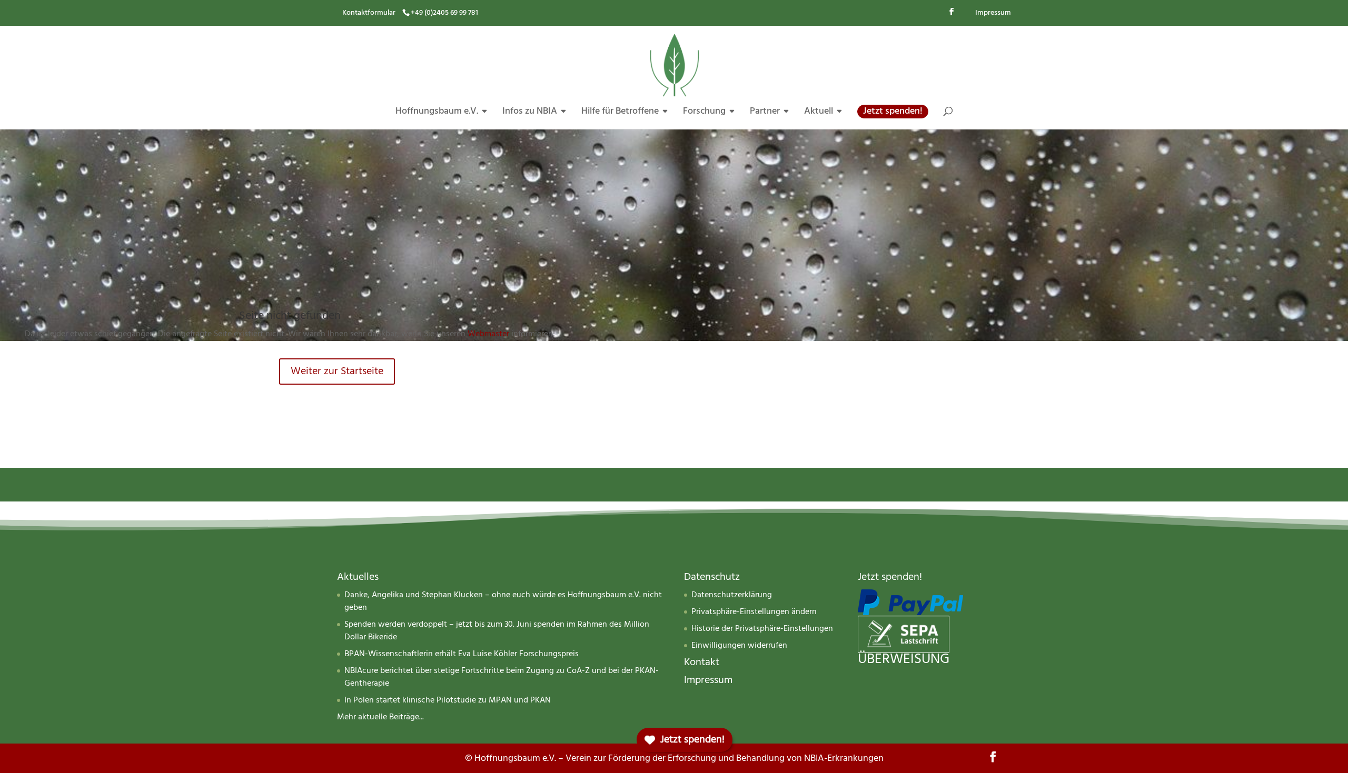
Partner (765, 113)
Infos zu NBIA (529, 113)
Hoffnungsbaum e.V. (436, 113)
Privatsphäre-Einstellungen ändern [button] (754, 612)
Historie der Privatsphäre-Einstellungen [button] (762, 629)
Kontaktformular (368, 12)
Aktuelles (358, 577)
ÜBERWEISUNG (903, 659)
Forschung (704, 113)
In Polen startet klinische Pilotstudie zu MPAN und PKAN (447, 700)
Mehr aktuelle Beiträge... (380, 717)
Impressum (993, 12)
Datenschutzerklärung (731, 595)
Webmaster (488, 334)
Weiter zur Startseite (337, 371)
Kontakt (701, 662)
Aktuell (818, 113)
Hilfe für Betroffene (620, 113)
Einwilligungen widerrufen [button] (739, 645)
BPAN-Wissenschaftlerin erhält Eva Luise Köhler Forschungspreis (461, 654)
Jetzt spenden (888, 577)
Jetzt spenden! (893, 111)
